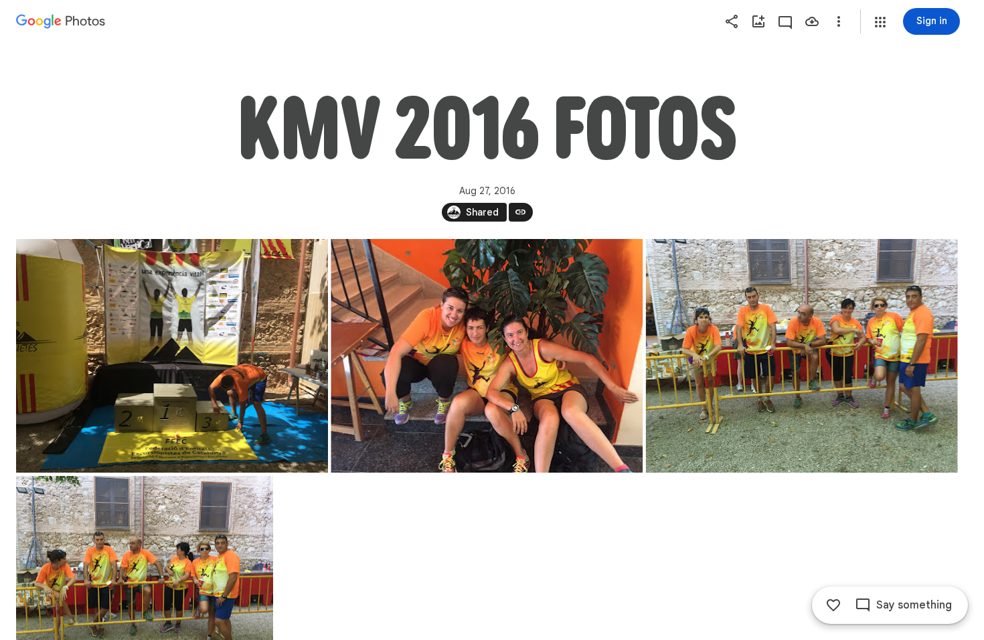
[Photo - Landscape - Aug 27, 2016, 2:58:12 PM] (487, 356)
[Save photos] (812, 21)
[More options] (838, 21)
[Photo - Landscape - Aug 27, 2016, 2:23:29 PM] (172, 356)
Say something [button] (914, 605)
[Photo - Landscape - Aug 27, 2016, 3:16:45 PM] (802, 356)
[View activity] (785, 21)
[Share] (731, 21)
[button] (880, 22)
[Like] (833, 605)
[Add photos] (758, 21)
